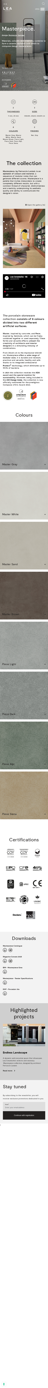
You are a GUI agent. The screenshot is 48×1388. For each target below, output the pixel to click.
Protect (7, 365)
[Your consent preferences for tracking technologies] (4, 1384)
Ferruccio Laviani (17, 35)
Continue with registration (24, 1115)
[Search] (43, 3)
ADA (38, 373)
